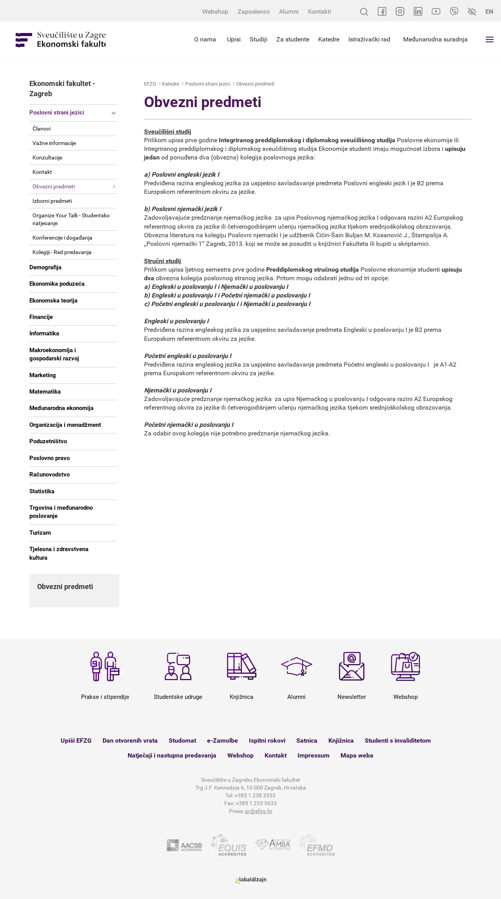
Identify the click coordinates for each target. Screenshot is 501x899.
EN (489, 11)
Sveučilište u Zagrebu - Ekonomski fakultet (61, 39)
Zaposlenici (254, 11)
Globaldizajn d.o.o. (250, 880)
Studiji (258, 39)
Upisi (234, 39)
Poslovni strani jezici (56, 112)
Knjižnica (341, 740)
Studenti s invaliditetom (398, 740)
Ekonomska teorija (53, 300)
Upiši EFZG (76, 740)
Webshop (215, 11)
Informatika (44, 333)
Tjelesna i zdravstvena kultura (58, 553)
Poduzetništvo (48, 441)
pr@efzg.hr (258, 811)
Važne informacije (54, 143)
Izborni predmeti (52, 201)
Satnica (306, 740)
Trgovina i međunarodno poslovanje (61, 511)
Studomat (182, 740)
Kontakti (319, 11)
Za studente (292, 39)
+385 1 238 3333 (255, 795)
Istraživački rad (369, 39)
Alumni (289, 11)
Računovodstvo (49, 474)
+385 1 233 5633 (256, 803)
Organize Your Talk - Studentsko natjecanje (71, 219)
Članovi (41, 128)
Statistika (41, 491)
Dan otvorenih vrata (130, 740)
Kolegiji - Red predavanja (62, 252)
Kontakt (42, 172)
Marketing (42, 375)
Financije (41, 317)
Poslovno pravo (49, 458)
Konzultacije (47, 157)
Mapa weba (357, 755)
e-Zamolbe (222, 740)
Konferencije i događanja (62, 238)
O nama (205, 39)
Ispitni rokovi (267, 740)
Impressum (313, 755)
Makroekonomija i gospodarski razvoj (54, 354)
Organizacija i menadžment (65, 424)
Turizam (40, 532)
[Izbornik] (489, 39)
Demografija (45, 267)
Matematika (45, 391)
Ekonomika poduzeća (57, 283)
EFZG (150, 84)
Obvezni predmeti (53, 186)
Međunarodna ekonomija (61, 408)
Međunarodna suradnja (435, 39)
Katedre (328, 39)
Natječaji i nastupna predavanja (172, 755)
